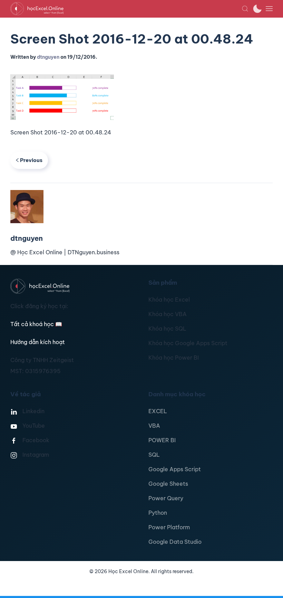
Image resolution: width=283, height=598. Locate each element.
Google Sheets (168, 483)
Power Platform (169, 527)
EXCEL (157, 411)
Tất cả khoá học (36, 324)
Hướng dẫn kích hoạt (37, 342)
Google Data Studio (175, 541)
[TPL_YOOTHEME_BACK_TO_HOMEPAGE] (126, 8)
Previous (31, 160)
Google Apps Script (174, 469)
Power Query (165, 498)
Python (157, 512)
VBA (154, 425)
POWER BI (162, 440)
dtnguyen (48, 57)
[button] (245, 8)
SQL (154, 454)
